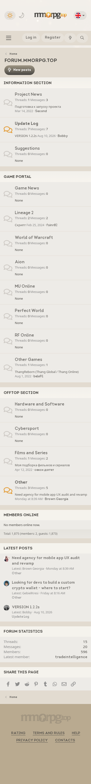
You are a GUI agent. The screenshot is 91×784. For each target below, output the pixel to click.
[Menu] (8, 38)
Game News (27, 188)
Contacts (65, 740)
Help (76, 733)
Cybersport (27, 429)
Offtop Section (21, 393)
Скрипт (20, 225)
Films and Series (31, 453)
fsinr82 (52, 225)
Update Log (26, 124)
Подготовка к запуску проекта (38, 106)
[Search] (82, 38)
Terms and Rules (49, 733)
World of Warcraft (34, 238)
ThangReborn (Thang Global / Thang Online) (47, 372)
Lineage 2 (24, 213)
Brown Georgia (56, 499)
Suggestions (27, 149)
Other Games (28, 360)
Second (41, 111)
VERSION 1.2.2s (26, 136)
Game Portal (17, 177)
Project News (28, 95)
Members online (21, 515)
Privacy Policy (32, 740)
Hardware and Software (39, 404)
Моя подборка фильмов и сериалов (42, 465)
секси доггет (44, 470)
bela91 (38, 376)
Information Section (28, 83)
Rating (18, 733)
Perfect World (29, 311)
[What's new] (70, 38)
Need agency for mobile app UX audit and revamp (51, 494)
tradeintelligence (71, 657)
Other (21, 482)
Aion (20, 262)
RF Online (24, 335)
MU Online (25, 286)
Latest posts (18, 548)
